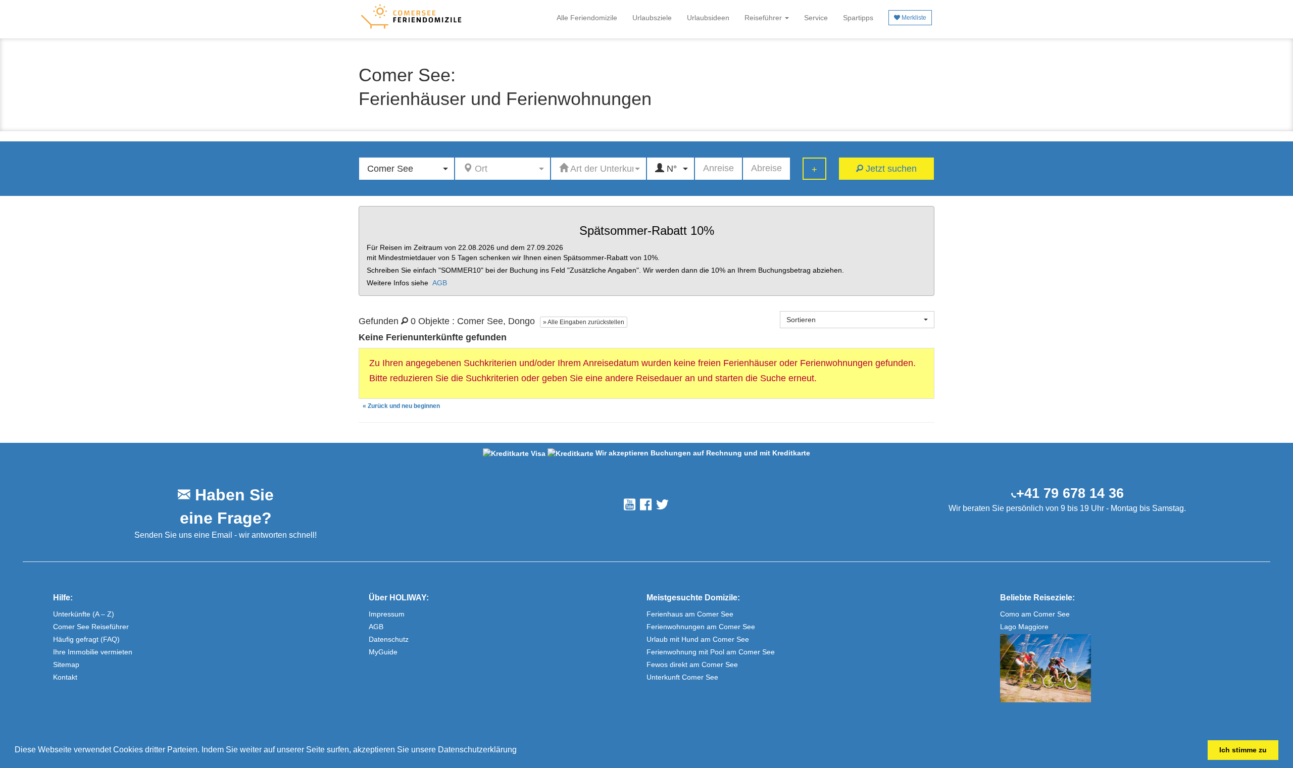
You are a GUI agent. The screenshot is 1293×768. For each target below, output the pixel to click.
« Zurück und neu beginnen (401, 405)
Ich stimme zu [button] (1243, 750)
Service (816, 18)
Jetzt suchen (890, 169)
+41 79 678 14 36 (1070, 493)
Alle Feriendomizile (587, 18)
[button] (520, 750)
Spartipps (858, 18)
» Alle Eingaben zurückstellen (583, 322)
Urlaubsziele (652, 18)
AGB (439, 283)
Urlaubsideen (708, 18)
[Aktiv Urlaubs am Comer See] (1135, 668)
